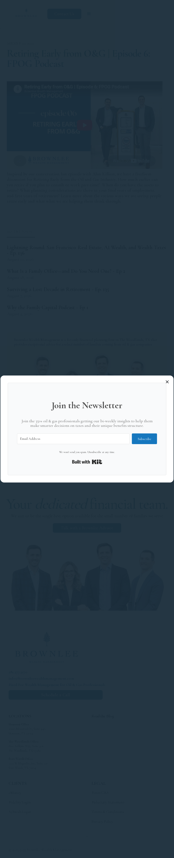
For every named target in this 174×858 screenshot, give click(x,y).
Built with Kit (87, 462)
